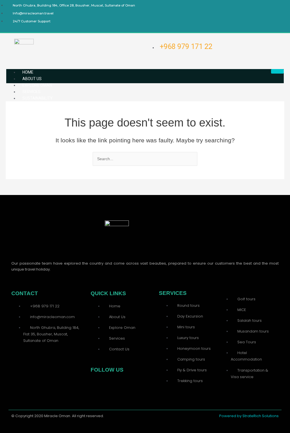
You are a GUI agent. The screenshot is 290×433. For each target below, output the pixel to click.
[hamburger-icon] (277, 71)
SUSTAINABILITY (37, 98)
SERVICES (31, 91)
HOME (27, 72)
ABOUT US (32, 78)
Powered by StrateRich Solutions (249, 416)
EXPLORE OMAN (37, 85)
